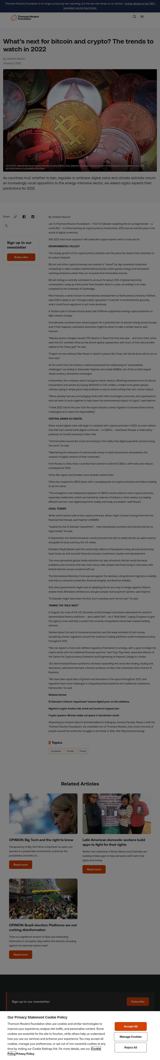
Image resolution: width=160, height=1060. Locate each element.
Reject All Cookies (131, 1047)
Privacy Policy (25, 1053)
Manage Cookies (131, 1036)
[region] (80, 1035)
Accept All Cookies (131, 1026)
